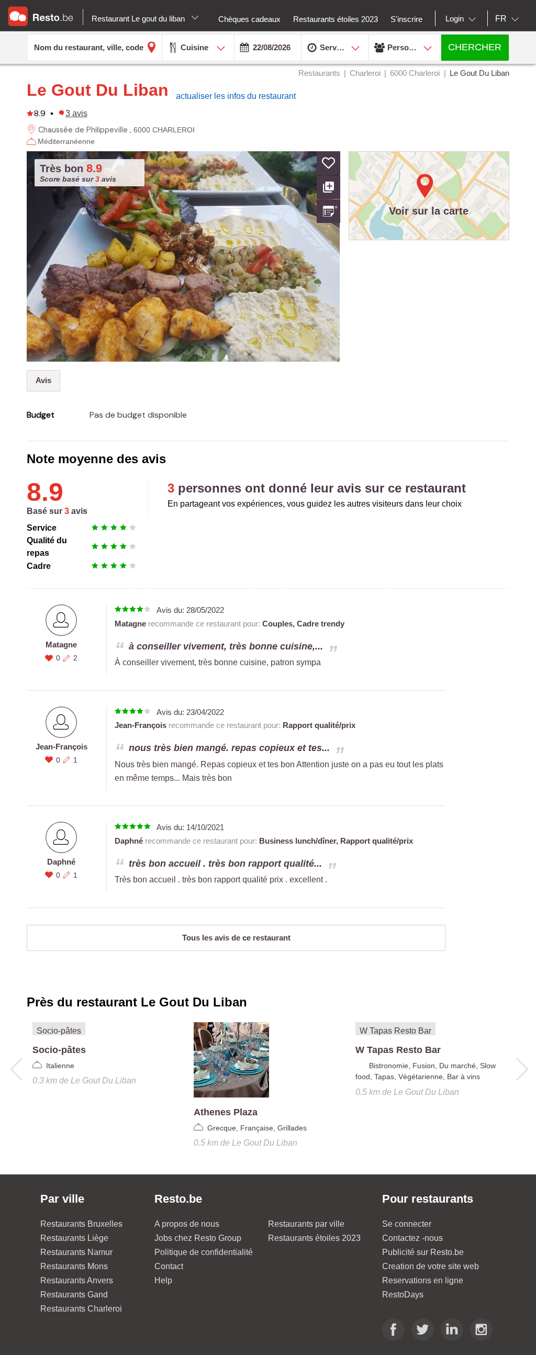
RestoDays (402, 1294)
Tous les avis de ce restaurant (236, 937)
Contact (168, 1266)
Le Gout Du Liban (98, 90)
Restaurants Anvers (76, 1280)
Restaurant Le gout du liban (139, 18)
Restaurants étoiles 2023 (314, 1238)
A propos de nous (186, 1223)
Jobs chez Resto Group (197, 1238)
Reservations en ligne (422, 1280)
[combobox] (462, 19)
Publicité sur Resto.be (423, 1252)
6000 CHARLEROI (164, 130)
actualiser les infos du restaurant (236, 96)
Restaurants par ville (306, 1223)
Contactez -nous (412, 1238)
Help (163, 1280)
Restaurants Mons (74, 1266)
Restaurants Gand (74, 1294)
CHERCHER (474, 47)
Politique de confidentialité (203, 1252)
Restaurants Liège (74, 1238)
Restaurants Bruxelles (81, 1223)
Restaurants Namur (76, 1252)
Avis (43, 380)
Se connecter (406, 1223)
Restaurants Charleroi (81, 1308)
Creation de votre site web (430, 1266)
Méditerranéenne (66, 141)
